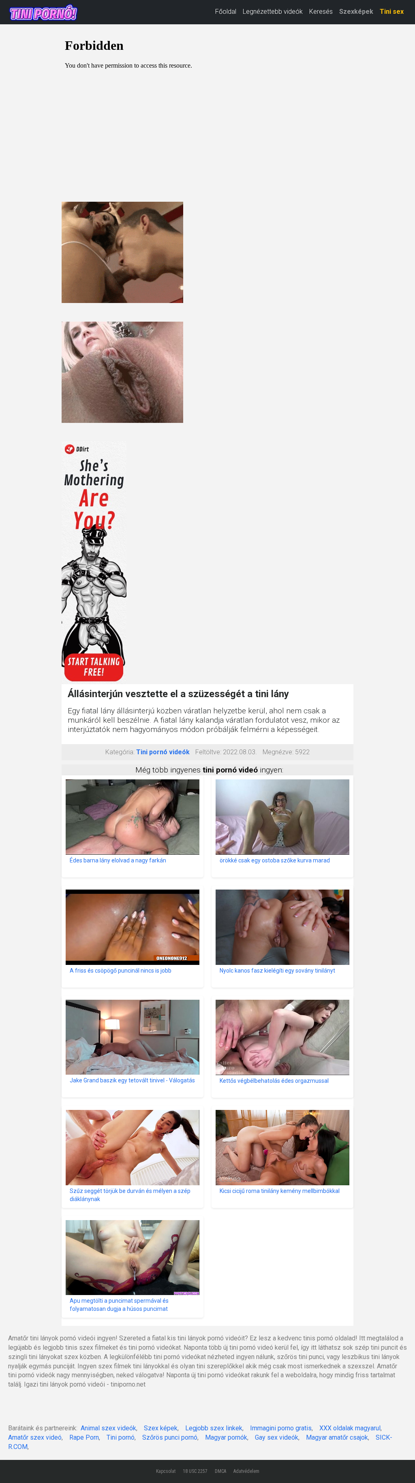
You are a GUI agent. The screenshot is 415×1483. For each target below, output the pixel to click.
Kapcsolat (165, 1471)
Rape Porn (84, 1437)
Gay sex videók (276, 1437)
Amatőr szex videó (35, 1437)
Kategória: (120, 752)
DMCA (220, 1471)
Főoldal (225, 11)
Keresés (321, 11)
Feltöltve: (208, 752)
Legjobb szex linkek (213, 1428)
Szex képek (161, 1428)
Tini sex (392, 11)
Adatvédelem (246, 1471)
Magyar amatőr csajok (337, 1437)
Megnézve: (278, 752)
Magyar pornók (226, 1437)
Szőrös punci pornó (169, 1437)
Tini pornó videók (163, 752)
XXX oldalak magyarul (350, 1428)
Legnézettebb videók (273, 11)
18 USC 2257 (195, 1471)
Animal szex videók (108, 1428)
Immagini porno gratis (281, 1428)
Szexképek (356, 11)
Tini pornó (121, 1437)
